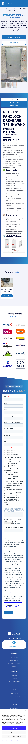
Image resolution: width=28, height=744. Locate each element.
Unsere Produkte (14, 9)
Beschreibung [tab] (14, 99)
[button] (25, 711)
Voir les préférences (14, 736)
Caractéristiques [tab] (14, 102)
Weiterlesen (7, 295)
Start (3, 9)
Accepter (14, 728)
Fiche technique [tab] (14, 105)
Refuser (14, 732)
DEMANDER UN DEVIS (14, 37)
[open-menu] (25, 3)
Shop (7, 9)
